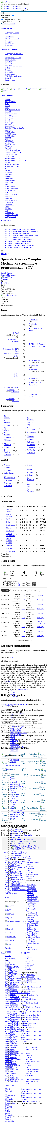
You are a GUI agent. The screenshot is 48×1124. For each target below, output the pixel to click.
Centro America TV (17, 1031)
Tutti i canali (9, 1085)
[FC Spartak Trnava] (7, 277)
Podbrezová (10, 525)
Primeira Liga (14, 745)
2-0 (19, 585)
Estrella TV (14, 1037)
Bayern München (16, 810)
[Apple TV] (23, 89)
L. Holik (7, 468)
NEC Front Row (16, 1059)
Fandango (13, 1039)
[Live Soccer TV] (7, 2)
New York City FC (18, 841)
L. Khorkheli (15, 341)
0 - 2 (23, 622)
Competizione (8, 20)
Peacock (13, 1013)
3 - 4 (23, 631)
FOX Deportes (15, 1009)
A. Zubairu (33, 369)
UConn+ (13, 1073)
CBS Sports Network (17, 974)
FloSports (13, 1041)
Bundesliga (14, 741)
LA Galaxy (16, 884)
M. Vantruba (7, 417)
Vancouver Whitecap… (19, 861)
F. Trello (17, 350)
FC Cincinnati (16, 839)
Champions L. (10, 1095)
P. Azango (4, 279)
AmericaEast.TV (16, 1019)
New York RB (32, 899)
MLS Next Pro (15, 1055)
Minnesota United (34, 937)
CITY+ (12, 1033)
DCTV (12, 1035)
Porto (12, 808)
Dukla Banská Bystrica (9, 541)
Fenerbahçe (14, 816)
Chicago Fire (15, 833)
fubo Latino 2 (14, 1045)
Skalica (8, 528)
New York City (32, 897)
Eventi (3, 297)
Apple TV (13, 989)
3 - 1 (23, 613)
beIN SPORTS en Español (14, 128)
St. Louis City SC (17, 871)
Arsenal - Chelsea (32, 1017)
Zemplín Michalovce (8, 275)
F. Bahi (29, 465)
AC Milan (13, 802)
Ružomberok (11, 551)
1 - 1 (23, 604)
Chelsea (12, 780)
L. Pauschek (33, 365)
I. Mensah (7, 470)
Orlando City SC (17, 845)
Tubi (11, 1071)
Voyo (11, 657)
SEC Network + (15, 1065)
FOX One (13, 1043)
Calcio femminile (31, 1047)
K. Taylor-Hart (34, 329)
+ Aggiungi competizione (14, 54)
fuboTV (13, 995)
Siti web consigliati (32, 1069)
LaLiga (12, 737)
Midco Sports (14, 1051)
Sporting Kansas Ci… (20, 890)
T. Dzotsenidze (34, 360)
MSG (12, 1057)
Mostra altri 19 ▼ (24, 640)
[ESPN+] (4, 91)
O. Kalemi (29, 469)
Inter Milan (14, 800)
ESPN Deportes (15, 981)
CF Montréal (16, 855)
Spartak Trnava (6, 273)
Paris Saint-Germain (17, 814)
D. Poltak (16, 333)
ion (11, 1049)
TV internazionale (7, 305)
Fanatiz (12, 964)
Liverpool (13, 782)
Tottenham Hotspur (16, 788)
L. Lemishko (30, 436)
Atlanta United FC (18, 851)
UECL (7, 1101)
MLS (7, 1105)
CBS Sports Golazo (17, 1029)
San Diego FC (17, 882)
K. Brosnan (41, 344)
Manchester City (15, 784)
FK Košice (10, 531)
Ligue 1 (12, 743)
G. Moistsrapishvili (10, 349)
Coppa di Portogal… (17, 747)
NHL (37, 1081)
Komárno (9, 548)
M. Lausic (15, 401)
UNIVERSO (14, 1007)
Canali (7, 897)
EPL (7, 1109)
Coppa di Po (9, 1121)
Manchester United (16, 786)
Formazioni (5, 299)
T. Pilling (32, 344)
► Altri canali (6, 220)
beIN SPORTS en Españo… (20, 993)
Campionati (9, 705)
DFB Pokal (14, 749)
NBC (12, 972)
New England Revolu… (19, 835)
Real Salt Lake (16, 876)
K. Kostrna (7, 421)
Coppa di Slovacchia (41, 622)
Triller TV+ (14, 1069)
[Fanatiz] (42, 89)
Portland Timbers (17, 878)
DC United (16, 849)
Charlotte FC (15, 837)
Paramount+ (14, 991)
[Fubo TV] (5, 89)
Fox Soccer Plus (15, 979)
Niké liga (4, 254)
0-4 (19, 583)
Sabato (12, 694)
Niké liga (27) (34, 590)
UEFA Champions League (14, 66)
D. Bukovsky (6, 353)
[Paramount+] (33, 89)
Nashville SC (16, 829)
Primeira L (9, 1119)
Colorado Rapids (17, 873)
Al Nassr (13, 818)
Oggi (11, 690)
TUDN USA (14, 997)
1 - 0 (23, 600)
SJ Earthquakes (32, 925)
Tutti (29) (5, 590)
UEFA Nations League (13, 76)
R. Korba (30, 442)
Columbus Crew (33, 915)
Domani (13, 692)
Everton (12, 790)
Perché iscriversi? (33, 830)
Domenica (13, 696)
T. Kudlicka (5, 283)
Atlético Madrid (15, 796)
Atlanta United (33, 907)
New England (32, 891)
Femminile (9, 1091)
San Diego (31, 939)
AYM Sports (14, 1021)
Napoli (12, 804)
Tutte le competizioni (12, 765)
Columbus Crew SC (19, 857)
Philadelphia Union (19, 853)
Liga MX (13, 762)
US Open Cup (15, 716)
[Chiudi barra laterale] (2, 251)
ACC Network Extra (17, 1015)
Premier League (15, 735)
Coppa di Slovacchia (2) (19, 590)
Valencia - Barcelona (33, 1015)
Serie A (12, 739)
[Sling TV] (14, 89)
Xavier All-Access (16, 1079)
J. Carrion (7, 465)
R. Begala (15, 387)
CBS (11, 968)
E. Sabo (16, 356)
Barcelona (13, 792)
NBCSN (13, 1003)
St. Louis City (32, 929)
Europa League (15, 729)
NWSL (12, 718)
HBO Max (13, 1047)
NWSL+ (13, 1061)
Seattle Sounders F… (19, 886)
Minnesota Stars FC (19, 880)
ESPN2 (12, 977)
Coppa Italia (14, 751)
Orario (18, 20)
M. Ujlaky (6, 429)
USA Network (15, 999)
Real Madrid (14, 794)
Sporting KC (32, 949)
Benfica (12, 806)
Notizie (7, 1089)
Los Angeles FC (17, 865)
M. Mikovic (7, 434)
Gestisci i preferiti (8, 24)
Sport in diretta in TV (32, 1079)
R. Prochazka (9, 473)
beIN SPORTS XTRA (18, 1023)
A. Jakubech (30, 419)
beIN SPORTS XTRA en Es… (16, 160)
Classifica (4, 301)
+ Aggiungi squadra (12, 33)
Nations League (15, 731)
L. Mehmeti (12, 340)
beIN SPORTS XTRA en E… (20, 1025)
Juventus (13, 798)
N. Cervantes (33, 394)
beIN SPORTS (15, 966)
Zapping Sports (15, 1081)
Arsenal (12, 778)
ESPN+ (12, 985)
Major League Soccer (17, 714)
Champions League (17, 727)
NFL (32, 1081)
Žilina (8, 522)
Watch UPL (14, 1077)
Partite (7, 681)
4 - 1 (23, 636)
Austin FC (16, 888)
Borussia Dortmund (17, 812)
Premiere (13, 1063)
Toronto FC (16, 847)
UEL (7, 1097)
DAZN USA (14, 1001)
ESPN (12, 970)
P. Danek (32, 346)
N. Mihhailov (33, 383)
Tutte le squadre (11, 893)
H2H (2, 303)
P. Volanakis (33, 320)
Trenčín (9, 546)
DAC (8, 519)
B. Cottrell (30, 439)
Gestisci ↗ (11, 28)
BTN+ (12, 1027)
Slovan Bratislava (9, 515)
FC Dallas (14, 869)
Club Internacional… (18, 831)
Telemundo (14, 1005)
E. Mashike (33, 324)
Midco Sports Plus (16, 1053)
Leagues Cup (14, 760)
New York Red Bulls (18, 843)
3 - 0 (23, 595)
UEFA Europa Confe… (18, 733)
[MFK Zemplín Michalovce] (9, 295)
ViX (11, 1075)
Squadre (8, 769)
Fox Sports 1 (14, 983)
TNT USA (14, 1067)
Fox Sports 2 (14, 987)
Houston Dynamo (17, 863)
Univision (13, 1011)
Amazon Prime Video (17, 1017)
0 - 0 (23, 618)
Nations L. (9, 1099)
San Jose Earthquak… (19, 867)
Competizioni (6, 49)
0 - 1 (23, 609)
